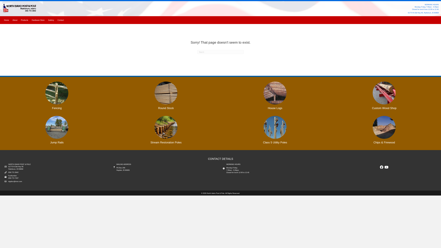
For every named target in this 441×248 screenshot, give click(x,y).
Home (6, 20)
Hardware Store (38, 20)
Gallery (51, 20)
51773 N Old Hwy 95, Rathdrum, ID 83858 (423, 13)
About (15, 20)
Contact (61, 20)
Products (24, 20)
